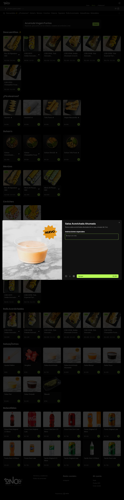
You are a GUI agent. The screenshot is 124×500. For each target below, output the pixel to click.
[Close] (119, 222)
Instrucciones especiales (75, 232)
